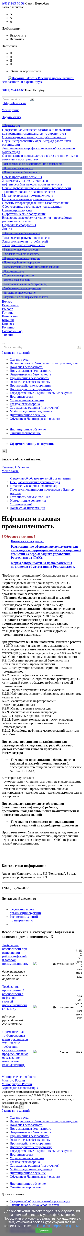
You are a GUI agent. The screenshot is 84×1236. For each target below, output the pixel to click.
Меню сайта (10, 471)
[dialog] (42, 455)
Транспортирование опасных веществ (28, 191)
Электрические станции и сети (23, 245)
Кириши (8, 320)
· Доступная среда (13, 271)
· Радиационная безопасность (20, 249)
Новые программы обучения (22, 177)
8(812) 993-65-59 (13, 3)
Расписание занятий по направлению (24, 918)
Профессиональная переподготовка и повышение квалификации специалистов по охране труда (36, 131)
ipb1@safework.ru (14, 103)
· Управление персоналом (18, 275)
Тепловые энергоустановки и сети (26, 237)
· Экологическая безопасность (20, 253)
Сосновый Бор (12, 331)
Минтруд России (13, 1080)
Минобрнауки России (17, 1084)
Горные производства (17, 210)
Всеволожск (10, 305)
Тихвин (7, 334)
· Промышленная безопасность (21, 172)
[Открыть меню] (3, 343)
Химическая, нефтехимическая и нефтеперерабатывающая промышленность (32, 182)
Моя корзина (10, 110)
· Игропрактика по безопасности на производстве (33, 163)
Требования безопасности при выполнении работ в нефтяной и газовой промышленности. (15, 954)
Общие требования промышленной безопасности (36, 188)
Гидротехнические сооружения (23, 214)
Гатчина (7, 312)
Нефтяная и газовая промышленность (28, 199)
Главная (7, 467)
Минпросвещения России (20, 1076)
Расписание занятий (16, 352)
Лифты (7, 228)
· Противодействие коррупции (21, 258)
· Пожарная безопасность (17, 168)
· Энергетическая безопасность (21, 233)
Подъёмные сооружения (19, 225)
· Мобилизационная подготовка (21, 288)
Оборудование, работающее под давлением (32, 206)
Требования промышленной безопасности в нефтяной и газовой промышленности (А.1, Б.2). (14, 998)
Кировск (8, 323)
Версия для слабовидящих (20, 1088)
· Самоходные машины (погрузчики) (25, 284)
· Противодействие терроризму (21, 262)
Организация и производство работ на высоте (34, 137)
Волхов (7, 301)
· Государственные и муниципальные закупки (30, 266)
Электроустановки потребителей (25, 241)
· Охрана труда (11, 125)
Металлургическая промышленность (27, 195)
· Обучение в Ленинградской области (25, 297)
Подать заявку (11, 117)
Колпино (8, 327)
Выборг (7, 309)
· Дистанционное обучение (18, 292)
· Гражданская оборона (16, 279)
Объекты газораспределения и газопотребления (35, 203)
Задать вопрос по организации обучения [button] (25, 911)
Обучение (22, 467)
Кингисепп (10, 316)
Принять (44, 1230)
